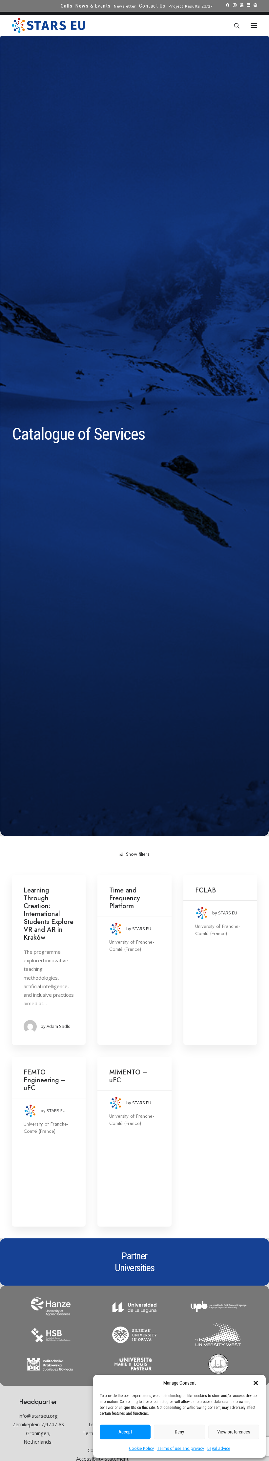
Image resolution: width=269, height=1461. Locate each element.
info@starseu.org (38, 1415)
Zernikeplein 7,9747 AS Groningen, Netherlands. (38, 1433)
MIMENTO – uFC (128, 1076)
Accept (125, 1432)
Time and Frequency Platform (124, 898)
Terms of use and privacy (180, 1448)
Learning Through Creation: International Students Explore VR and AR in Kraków (48, 914)
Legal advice (218, 1448)
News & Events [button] (93, 6)
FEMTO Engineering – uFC (45, 1080)
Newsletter (125, 6)
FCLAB (205, 890)
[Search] (234, 26)
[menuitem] (67, 6)
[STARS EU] (48, 25)
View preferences (233, 1432)
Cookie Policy (141, 1448)
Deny (179, 1432)
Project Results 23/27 (191, 6)
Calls (67, 6)
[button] (256, 1383)
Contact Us (152, 6)
